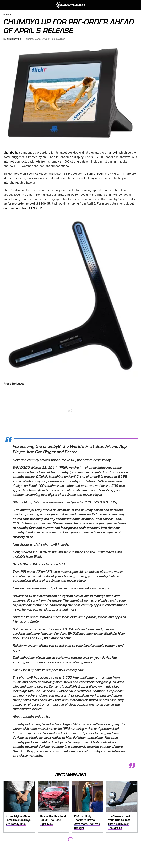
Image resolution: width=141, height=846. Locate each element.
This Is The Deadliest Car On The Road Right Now (53, 820)
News (7, 15)
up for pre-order (14, 203)
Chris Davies (14, 39)
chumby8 (111, 152)
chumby (8, 152)
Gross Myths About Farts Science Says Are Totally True (18, 820)
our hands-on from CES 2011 (23, 208)
